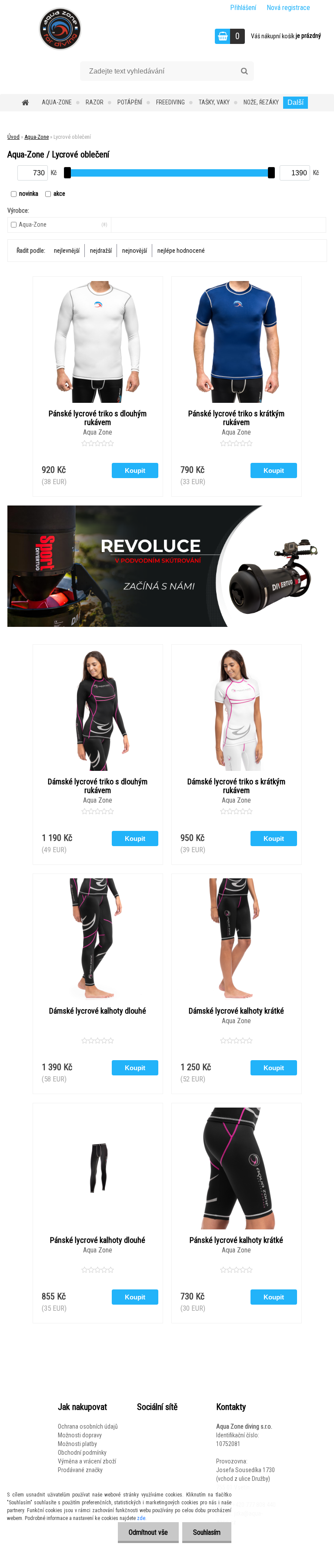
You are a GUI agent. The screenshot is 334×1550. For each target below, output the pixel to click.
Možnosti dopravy (80, 1435)
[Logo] (60, 28)
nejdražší (101, 250)
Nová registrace (288, 7)
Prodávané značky (80, 1469)
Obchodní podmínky (82, 1452)
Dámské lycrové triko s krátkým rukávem (236, 786)
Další (295, 102)
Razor (95, 102)
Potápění (129, 102)
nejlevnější (67, 250)
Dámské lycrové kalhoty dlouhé (97, 1011)
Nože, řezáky (261, 102)
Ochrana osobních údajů (88, 1426)
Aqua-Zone (57, 102)
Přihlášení (243, 7)
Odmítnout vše (148, 1532)
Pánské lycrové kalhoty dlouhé (97, 1240)
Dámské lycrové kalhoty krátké (236, 1011)
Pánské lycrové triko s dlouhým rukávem (98, 418)
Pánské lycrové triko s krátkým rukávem (236, 418)
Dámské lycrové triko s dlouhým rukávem (97, 786)
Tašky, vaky (214, 102)
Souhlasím (206, 1532)
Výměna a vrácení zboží (87, 1461)
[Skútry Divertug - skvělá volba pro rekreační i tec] (166, 566)
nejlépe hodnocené (181, 250)
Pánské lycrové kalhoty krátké (236, 1240)
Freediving (170, 102)
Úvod (13, 137)
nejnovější (134, 250)
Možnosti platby (77, 1443)
